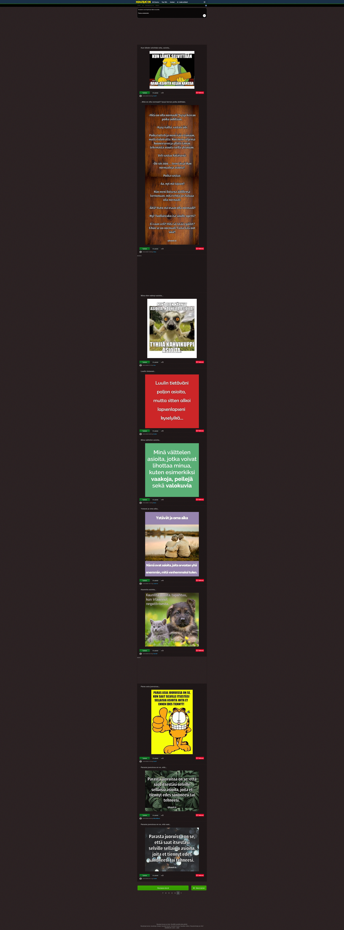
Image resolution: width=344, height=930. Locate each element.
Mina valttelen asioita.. (150, 440)
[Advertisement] (172, 32)
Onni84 (155, 878)
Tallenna (200, 93)
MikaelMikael (156, 818)
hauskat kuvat (149, 5)
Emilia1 (155, 434)
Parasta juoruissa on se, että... (154, 767)
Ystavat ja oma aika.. (150, 509)
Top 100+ (164, 2)
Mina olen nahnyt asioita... (152, 296)
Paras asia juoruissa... (150, 686)
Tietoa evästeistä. (143, 13)
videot (157, 5)
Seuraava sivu (162, 888)
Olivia (154, 252)
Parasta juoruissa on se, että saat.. (155, 824)
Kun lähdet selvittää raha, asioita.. (155, 48)
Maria (154, 503)
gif (143, 5)
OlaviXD (155, 653)
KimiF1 (155, 96)
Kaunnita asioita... (148, 590)
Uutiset (172, 2)
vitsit (138, 5)
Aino (154, 365)
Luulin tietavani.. (148, 371)
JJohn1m (155, 583)
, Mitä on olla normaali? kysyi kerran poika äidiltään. (163, 102)
